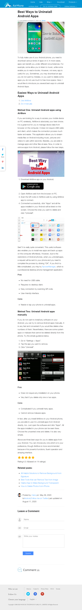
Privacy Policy (44, 589)
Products (72, 2)
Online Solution (69, 6)
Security (58, 589)
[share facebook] (35, 594)
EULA (52, 589)
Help (41, 2)
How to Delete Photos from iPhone (35, 486)
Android (27, 498)
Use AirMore (26, 100)
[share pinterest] (42, 594)
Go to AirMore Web (50, 6)
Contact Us (36, 589)
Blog (48, 2)
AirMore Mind (33, 6)
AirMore (18, 5)
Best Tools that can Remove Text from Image (39, 480)
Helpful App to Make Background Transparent (40, 483)
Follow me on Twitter (39, 498)
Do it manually (26, 104)
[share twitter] (28, 594)
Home (32, 2)
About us (28, 589)
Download (60, 2)
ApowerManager (49, 266)
